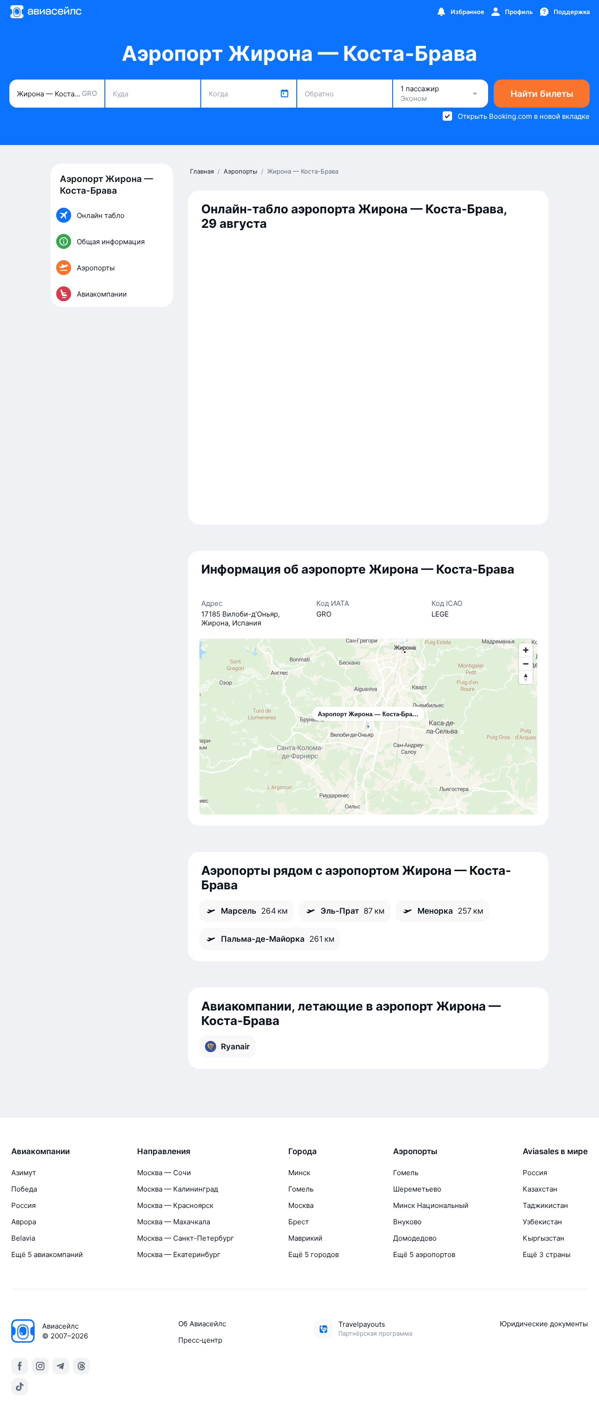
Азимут (23, 1172)
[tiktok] (19, 1386)
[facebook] (19, 1366)
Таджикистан (545, 1205)
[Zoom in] (526, 650)
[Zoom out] (526, 663)
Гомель (301, 1189)
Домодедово (415, 1238)
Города (302, 1151)
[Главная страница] (45, 11)
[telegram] (60, 1366)
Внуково (407, 1221)
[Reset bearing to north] (526, 677)
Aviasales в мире (555, 1151)
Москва (301, 1205)
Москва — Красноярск (175, 1205)
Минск (299, 1172)
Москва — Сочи (164, 1172)
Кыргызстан (543, 1238)
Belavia (23, 1238)
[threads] (81, 1366)
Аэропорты (415, 1151)
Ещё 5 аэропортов (424, 1254)
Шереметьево (417, 1189)
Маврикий (305, 1238)
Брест (298, 1221)
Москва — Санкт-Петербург (185, 1238)
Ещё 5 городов (313, 1254)
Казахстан (540, 1189)
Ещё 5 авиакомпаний (47, 1254)
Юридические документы (544, 1323)
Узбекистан (542, 1221)
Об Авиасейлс (202, 1323)
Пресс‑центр (200, 1340)
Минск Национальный (430, 1205)
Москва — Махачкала (173, 1221)
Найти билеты (542, 93)
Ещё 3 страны (546, 1254)
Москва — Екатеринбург (178, 1254)
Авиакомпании (40, 1151)
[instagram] (40, 1366)
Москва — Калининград (177, 1189)
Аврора (23, 1221)
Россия (23, 1205)
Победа (24, 1189)
